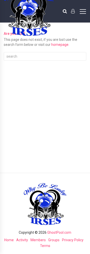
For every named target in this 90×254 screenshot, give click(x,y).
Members (38, 240)
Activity (22, 240)
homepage (59, 45)
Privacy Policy (73, 240)
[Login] (73, 11)
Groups (54, 240)
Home (9, 240)
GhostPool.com (59, 232)
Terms (45, 245)
